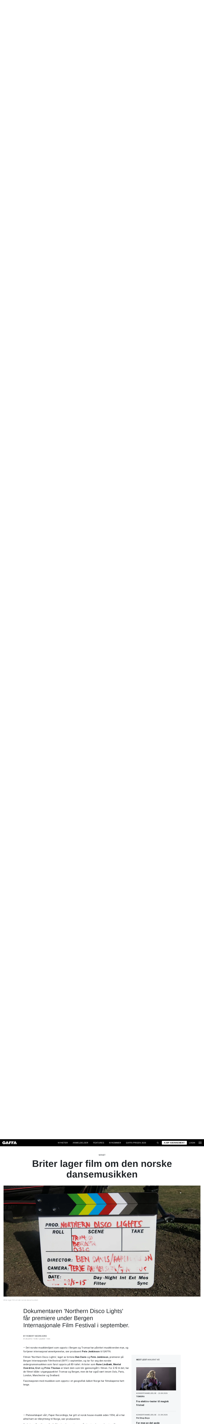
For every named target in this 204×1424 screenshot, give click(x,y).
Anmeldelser (80, 1143)
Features (98, 1143)
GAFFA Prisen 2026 (136, 1143)
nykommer (115, 1143)
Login (192, 1143)
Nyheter (63, 1143)
